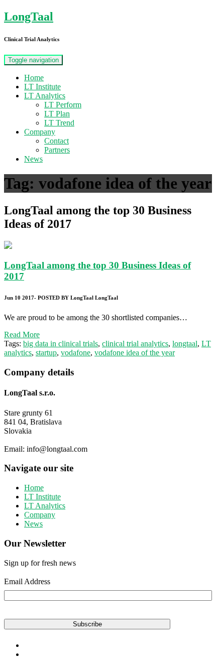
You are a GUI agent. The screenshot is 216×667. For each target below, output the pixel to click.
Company (39, 131)
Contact (56, 141)
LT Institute (42, 86)
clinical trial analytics (135, 343)
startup (46, 352)
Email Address (27, 581)
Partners (57, 150)
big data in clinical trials (60, 343)
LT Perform (62, 104)
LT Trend (59, 122)
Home (34, 77)
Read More (22, 334)
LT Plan (57, 113)
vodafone (75, 352)
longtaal (184, 343)
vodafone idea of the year (134, 352)
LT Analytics (44, 95)
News (33, 159)
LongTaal (28, 16)
